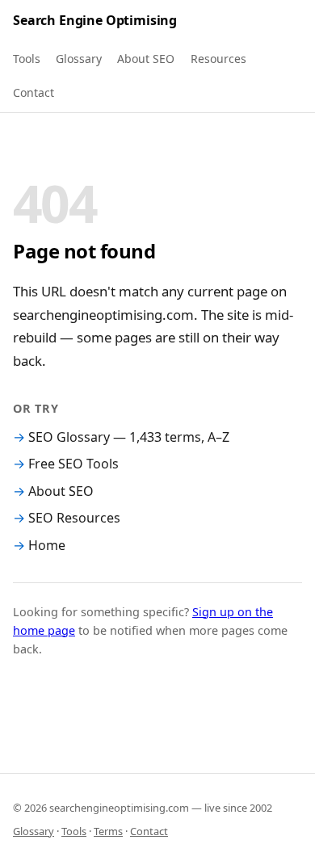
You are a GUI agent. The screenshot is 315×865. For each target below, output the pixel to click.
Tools (26, 58)
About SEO (145, 58)
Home (46, 545)
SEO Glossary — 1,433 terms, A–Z (128, 437)
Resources (218, 58)
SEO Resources (74, 518)
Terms (108, 831)
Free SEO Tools (73, 463)
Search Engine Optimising (95, 20)
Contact (33, 92)
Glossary (79, 58)
